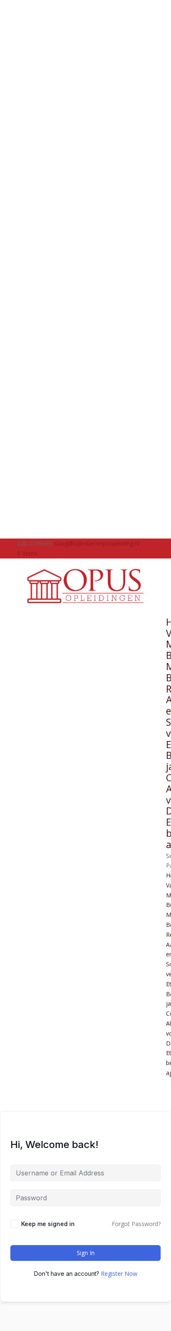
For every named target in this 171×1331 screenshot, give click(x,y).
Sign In (86, 1253)
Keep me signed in (48, 1223)
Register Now (119, 1273)
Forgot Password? (136, 1224)
